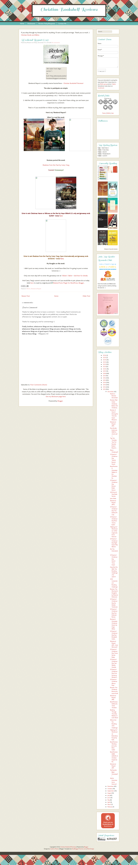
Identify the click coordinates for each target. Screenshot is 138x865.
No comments (56, 42)
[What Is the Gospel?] (103, 227)
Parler (104, 113)
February (109, 807)
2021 (104, 366)
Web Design (90, 849)
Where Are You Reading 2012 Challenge (114, 724)
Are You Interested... (114, 551)
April (108, 802)
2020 (104, 369)
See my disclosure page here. (56, 396)
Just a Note (113, 498)
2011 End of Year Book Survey (113, 494)
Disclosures (31, 24)
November (110, 786)
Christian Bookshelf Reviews (69, 9)
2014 (104, 382)
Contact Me (62, 24)
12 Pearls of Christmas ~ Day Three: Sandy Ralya (114, 653)
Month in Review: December (114, 395)
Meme (28, 288)
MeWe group (103, 84)
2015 (104, 380)
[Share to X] (26, 286)
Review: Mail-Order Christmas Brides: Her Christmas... (114, 404)
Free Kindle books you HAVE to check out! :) (113, 432)
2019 (104, 371)
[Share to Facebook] (28, 286)
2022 (104, 364)
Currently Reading (108, 163)
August (109, 793)
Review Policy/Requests (46, 24)
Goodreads (101, 88)
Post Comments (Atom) (38, 385)
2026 (104, 355)
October (109, 788)
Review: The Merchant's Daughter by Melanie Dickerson (114, 593)
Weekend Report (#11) (34, 40)
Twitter (114, 84)
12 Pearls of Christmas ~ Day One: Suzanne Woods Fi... (114, 673)
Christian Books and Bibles (30, 35)
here (61, 216)
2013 (104, 385)
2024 (104, 360)
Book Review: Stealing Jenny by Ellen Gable (114, 746)
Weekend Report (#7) (113, 766)
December (110, 391)
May (108, 800)
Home (22, 24)
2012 (104, 387)
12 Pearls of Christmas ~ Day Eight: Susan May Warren (114, 542)
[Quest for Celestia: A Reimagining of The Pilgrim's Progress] (103, 213)
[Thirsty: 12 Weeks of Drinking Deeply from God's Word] (113, 197)
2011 (104, 389)
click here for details (81, 276)
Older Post (86, 296)
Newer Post (26, 296)
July (108, 795)
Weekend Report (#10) (113, 502)
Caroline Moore (54, 849)
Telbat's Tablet (67, 276)
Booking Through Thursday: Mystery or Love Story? (114, 714)
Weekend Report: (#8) (113, 697)
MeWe (108, 113)
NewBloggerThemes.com (79, 849)
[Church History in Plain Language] (103, 244)
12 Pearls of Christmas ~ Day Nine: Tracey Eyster (114, 520)
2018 (104, 373)
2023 (104, 362)
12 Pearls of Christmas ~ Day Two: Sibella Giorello (114, 663)
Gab (112, 113)
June (108, 797)
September (110, 791)
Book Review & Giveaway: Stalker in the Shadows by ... (113, 472)
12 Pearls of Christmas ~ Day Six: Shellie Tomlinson (114, 603)
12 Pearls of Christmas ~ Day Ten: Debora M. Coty (114, 510)
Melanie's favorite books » (111, 249)
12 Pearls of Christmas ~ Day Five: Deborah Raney (114, 613)
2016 (104, 378)
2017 (104, 375)
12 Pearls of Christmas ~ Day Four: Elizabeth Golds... (114, 635)
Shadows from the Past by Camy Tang (56, 165)
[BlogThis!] (24, 286)
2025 (104, 357)
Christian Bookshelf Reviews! (73, 83)
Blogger (60, 401)
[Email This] (22, 286)
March (109, 804)
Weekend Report (36, 288)
